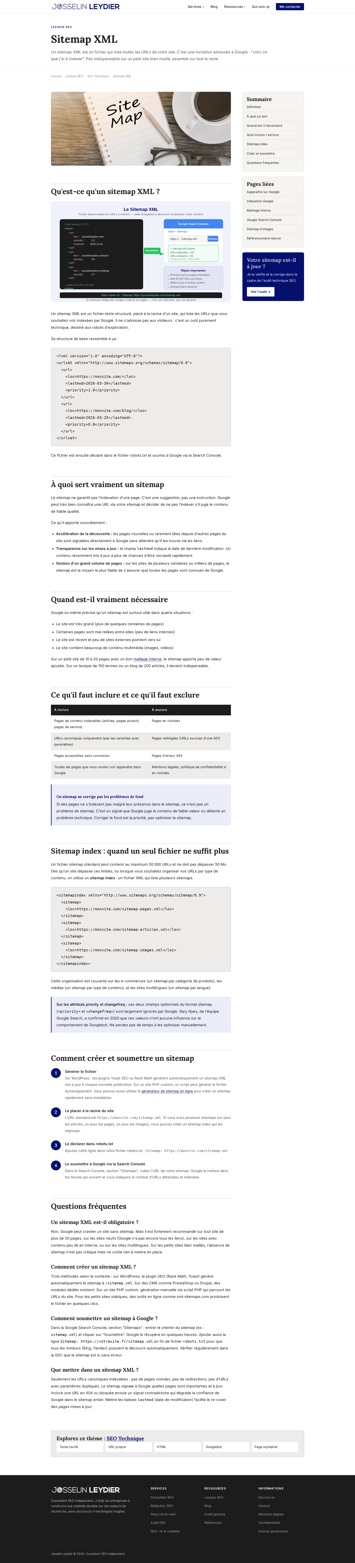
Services (196, 7)
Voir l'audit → (261, 292)
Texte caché (69, 1447)
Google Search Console (264, 220)
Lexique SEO (213, 1497)
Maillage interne (259, 210)
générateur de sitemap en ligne (167, 1091)
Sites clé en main (163, 1514)
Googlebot (214, 1447)
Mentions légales (271, 1514)
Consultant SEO (162, 1497)
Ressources (235, 7)
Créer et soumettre (261, 153)
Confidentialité (269, 1523)
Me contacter (290, 7)
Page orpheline (266, 1447)
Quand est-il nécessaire (264, 126)
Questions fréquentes (263, 163)
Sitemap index (257, 144)
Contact (264, 1506)
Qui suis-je (260, 7)
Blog (214, 7)
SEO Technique (125, 1438)
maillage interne (147, 659)
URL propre (117, 1447)
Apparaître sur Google (263, 192)
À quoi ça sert (257, 116)
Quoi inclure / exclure (263, 135)
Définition (254, 107)
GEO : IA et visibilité (165, 1531)
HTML (161, 1447)
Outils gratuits (214, 1514)
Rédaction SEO (162, 1506)
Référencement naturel (264, 238)
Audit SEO (158, 1523)
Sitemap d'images (260, 229)
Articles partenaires (273, 1531)
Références (213, 1523)
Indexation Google (260, 201)
